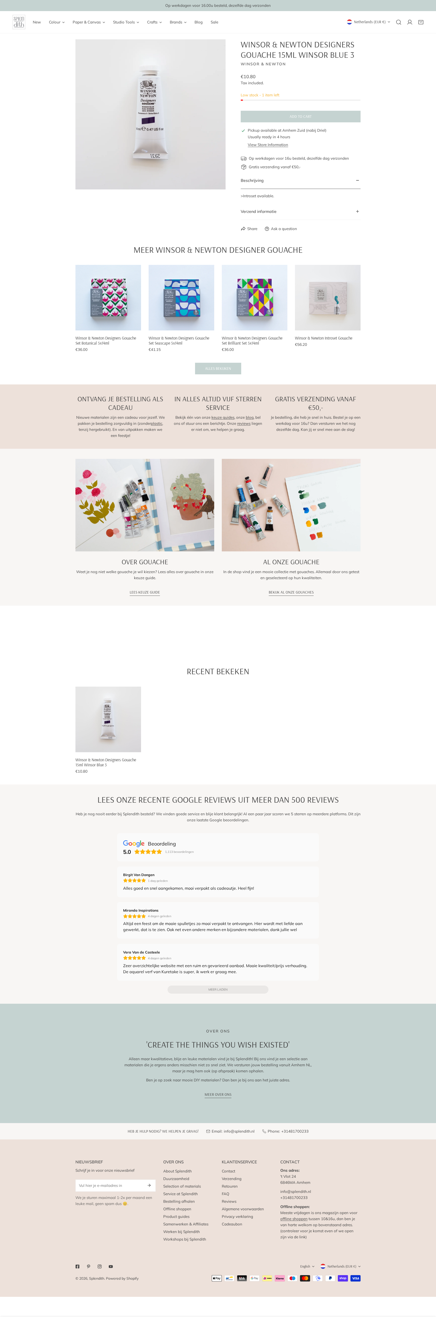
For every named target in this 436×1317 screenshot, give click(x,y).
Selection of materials (182, 1186)
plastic (156, 423)
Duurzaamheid (176, 1178)
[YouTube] (110, 1266)
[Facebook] (77, 1266)
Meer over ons (218, 1094)
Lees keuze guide (145, 592)
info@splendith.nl (239, 1131)
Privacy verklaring (237, 1216)
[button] (420, 22)
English (305, 1266)
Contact (228, 1171)
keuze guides (222, 417)
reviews (244, 423)
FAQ (225, 1193)
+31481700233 (295, 1131)
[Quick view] (131, 324)
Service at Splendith (180, 1193)
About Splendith (177, 1171)
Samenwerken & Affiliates (185, 1224)
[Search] (398, 22)
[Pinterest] (88, 1266)
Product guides (176, 1216)
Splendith (96, 1278)
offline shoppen (294, 1218)
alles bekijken (218, 368)
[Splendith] (19, 22)
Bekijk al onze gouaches (291, 592)
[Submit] (149, 1185)
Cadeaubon (232, 1224)
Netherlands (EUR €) (370, 21)
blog (250, 417)
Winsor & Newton (263, 64)
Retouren (230, 1186)
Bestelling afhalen (179, 1201)
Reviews (229, 1201)
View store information (268, 145)
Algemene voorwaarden (243, 1209)
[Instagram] (99, 1266)
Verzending (231, 1178)
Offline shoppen (177, 1209)
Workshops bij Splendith (184, 1239)
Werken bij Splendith (181, 1231)
